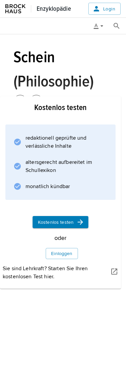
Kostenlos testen (56, 222)
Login (109, 9)
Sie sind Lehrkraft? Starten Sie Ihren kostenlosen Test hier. (45, 272)
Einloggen (61, 253)
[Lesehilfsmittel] (101, 26)
